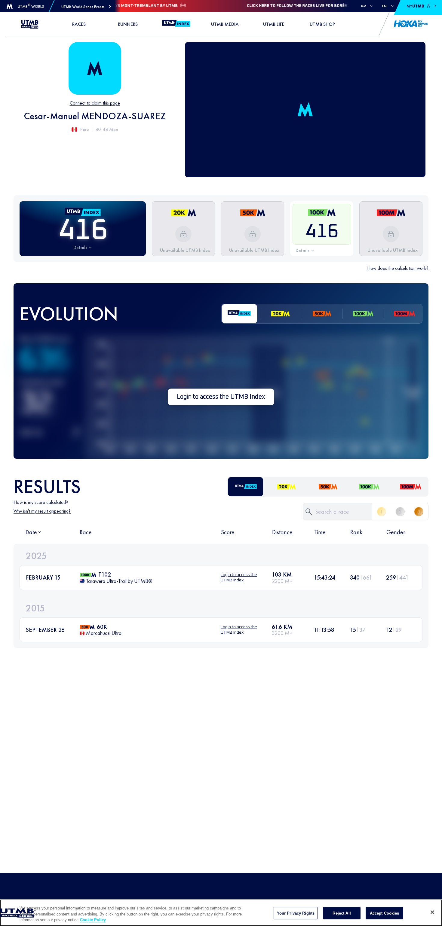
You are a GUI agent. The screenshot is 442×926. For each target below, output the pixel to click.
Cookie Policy (93, 920)
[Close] (432, 912)
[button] (86, 6)
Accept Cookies (384, 913)
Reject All (342, 913)
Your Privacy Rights (296, 913)
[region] (221, 912)
